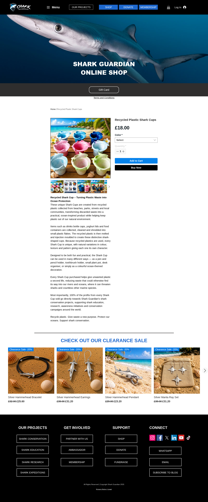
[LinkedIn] (174, 438)
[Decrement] (117, 151)
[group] (104, 377)
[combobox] (136, 140)
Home (53, 109)
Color (119, 135)
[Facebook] (160, 438)
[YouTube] (181, 438)
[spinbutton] (120, 151)
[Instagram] (152, 438)
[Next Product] (205, 371)
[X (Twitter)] (167, 438)
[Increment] (123, 151)
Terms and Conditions (104, 98)
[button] (81, 7)
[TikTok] (188, 438)
